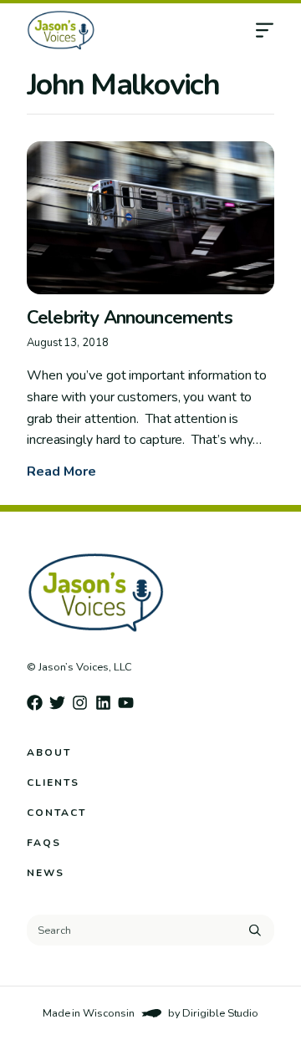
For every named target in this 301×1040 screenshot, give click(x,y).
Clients (53, 782)
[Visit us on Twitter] (57, 703)
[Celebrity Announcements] (150, 217)
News (45, 872)
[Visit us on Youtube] (126, 703)
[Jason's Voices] (124, 30)
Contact (56, 812)
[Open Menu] (277, 30)
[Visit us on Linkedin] (103, 703)
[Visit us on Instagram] (80, 703)
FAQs (44, 842)
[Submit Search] (255, 929)
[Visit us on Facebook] (35, 703)
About (49, 752)
